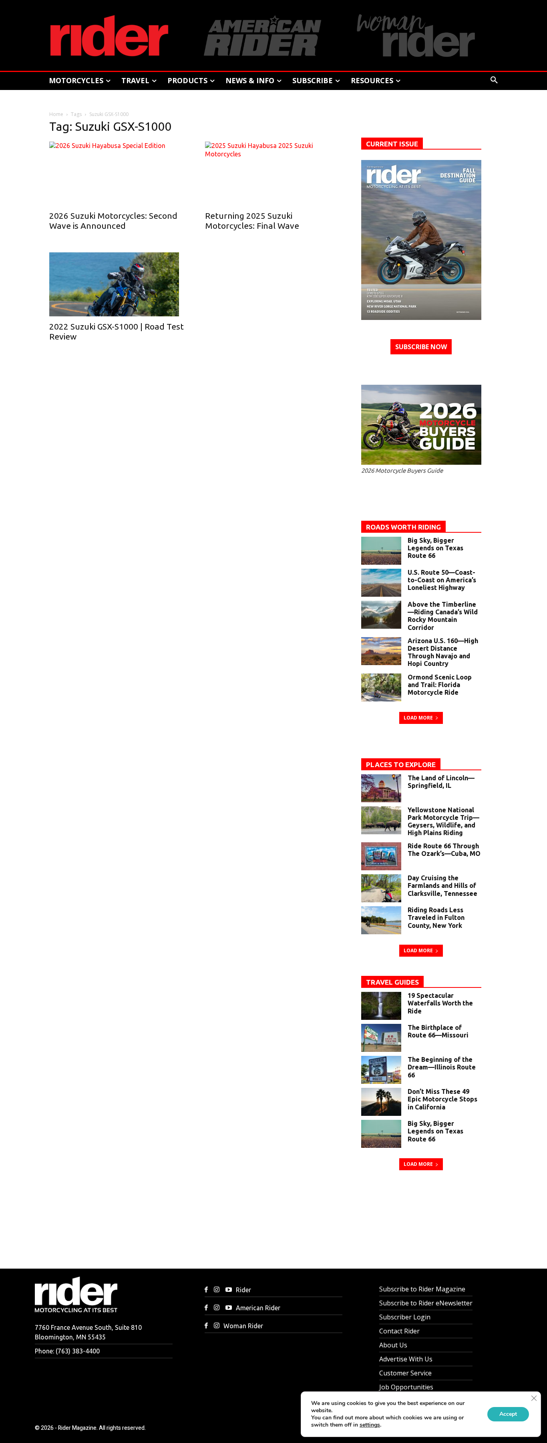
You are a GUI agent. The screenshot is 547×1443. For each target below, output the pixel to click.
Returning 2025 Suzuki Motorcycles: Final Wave (253, 220)
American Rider (258, 1307)
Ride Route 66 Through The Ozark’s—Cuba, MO (444, 849)
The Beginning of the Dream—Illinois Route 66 (442, 1067)
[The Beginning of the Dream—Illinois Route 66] (381, 1070)
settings (370, 1425)
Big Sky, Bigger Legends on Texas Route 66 (435, 548)
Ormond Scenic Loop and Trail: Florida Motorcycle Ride (440, 685)
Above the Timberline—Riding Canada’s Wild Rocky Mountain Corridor (443, 616)
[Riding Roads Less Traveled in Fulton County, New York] (381, 920)
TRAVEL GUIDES (392, 982)
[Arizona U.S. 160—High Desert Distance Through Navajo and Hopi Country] (381, 651)
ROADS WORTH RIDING (403, 527)
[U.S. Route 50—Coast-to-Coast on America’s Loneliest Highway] (381, 583)
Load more (418, 717)
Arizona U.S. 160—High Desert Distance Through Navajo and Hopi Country (443, 652)
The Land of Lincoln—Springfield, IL (441, 781)
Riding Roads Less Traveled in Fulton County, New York (436, 917)
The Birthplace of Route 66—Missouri (438, 1031)
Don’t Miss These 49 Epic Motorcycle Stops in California (442, 1099)
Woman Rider (243, 1325)
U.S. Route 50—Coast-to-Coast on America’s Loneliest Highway (442, 580)
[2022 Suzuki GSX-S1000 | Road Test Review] (117, 284)
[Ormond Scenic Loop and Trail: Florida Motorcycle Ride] (381, 688)
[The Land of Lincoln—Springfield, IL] (381, 788)
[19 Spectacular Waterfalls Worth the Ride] (381, 1006)
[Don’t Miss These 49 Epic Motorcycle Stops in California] (381, 1102)
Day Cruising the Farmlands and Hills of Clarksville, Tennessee (442, 885)
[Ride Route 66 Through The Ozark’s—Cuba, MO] (381, 856)
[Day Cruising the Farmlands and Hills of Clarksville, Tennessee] (381, 888)
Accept (508, 1414)
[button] (494, 80)
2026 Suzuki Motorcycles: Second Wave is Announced (113, 220)
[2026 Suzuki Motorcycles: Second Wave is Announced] (117, 174)
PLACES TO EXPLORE (401, 764)
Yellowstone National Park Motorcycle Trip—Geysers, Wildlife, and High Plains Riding (443, 821)
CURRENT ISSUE (392, 144)
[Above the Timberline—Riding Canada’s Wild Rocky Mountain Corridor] (381, 615)
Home (56, 114)
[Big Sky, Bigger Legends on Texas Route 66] (381, 551)
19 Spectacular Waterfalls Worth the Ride (440, 1003)
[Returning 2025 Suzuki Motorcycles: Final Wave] (273, 174)
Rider (243, 1289)
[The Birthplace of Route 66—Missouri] (381, 1038)
